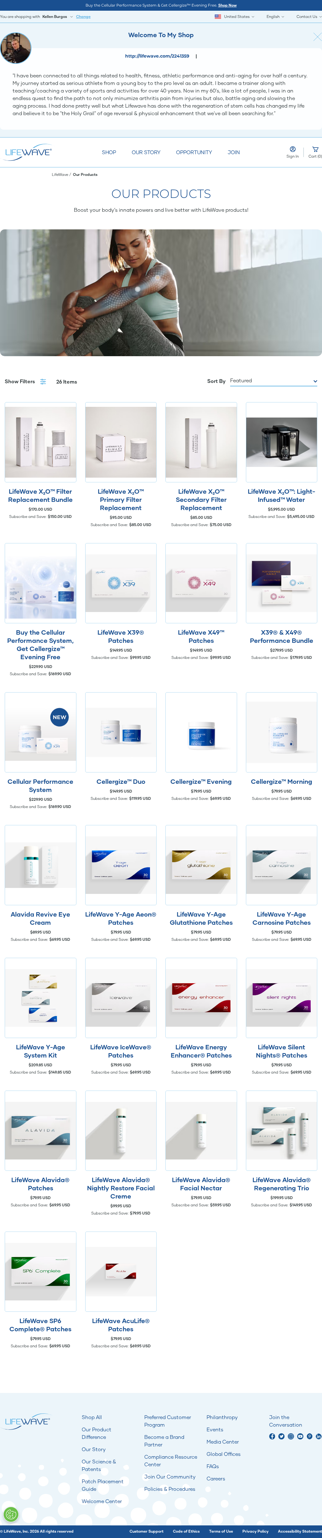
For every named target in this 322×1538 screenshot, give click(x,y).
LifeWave (60, 174)
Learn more (40, 442)
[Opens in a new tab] (272, 1436)
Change (83, 16)
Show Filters (20, 381)
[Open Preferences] (11, 1514)
